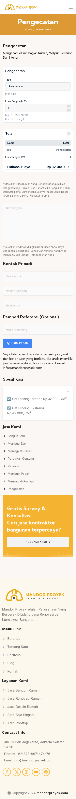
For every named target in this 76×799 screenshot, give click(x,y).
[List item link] (38, 436)
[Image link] (35, 595)
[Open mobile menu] (71, 7)
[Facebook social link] (7, 772)
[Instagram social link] (26, 772)
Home (28, 29)
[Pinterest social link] (46, 772)
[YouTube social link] (36, 772)
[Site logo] (21, 7)
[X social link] (17, 772)
